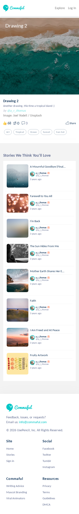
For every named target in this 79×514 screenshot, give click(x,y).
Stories (10, 454)
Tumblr (47, 461)
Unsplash (36, 115)
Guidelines (49, 498)
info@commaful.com (33, 422)
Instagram (49, 467)
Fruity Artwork (39, 355)
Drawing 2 (10, 101)
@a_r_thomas (16, 110)
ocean (33, 132)
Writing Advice (15, 486)
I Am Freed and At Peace (45, 330)
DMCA (46, 504)
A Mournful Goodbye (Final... (48, 166)
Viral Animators (15, 498)
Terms (46, 492)
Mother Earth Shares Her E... (47, 271)
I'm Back (35, 221)
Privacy (47, 486)
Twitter (47, 454)
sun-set (60, 132)
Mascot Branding (16, 492)
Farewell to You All (41, 196)
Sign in (10, 461)
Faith (33, 300)
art (8, 132)
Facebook (48, 448)
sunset (46, 132)
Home (10, 448)
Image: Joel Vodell (15, 115)
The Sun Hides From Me (44, 246)
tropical (20, 132)
